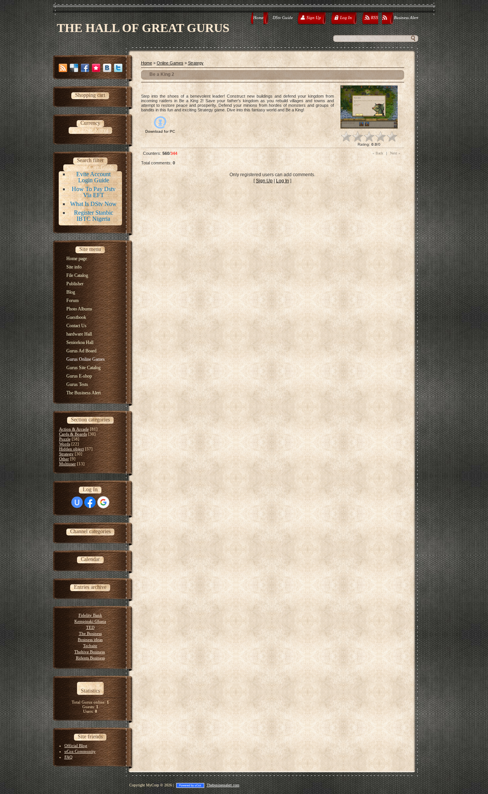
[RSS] (63, 68)
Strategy (66, 454)
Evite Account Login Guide (93, 177)
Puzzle (65, 439)
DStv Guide (283, 17)
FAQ (68, 757)
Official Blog (75, 745)
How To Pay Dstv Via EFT (94, 192)
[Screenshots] (369, 107)
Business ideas (90, 639)
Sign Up (264, 180)
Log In (282, 180)
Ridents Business (90, 658)
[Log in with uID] (77, 502)
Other (64, 458)
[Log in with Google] (103, 502)
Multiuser (67, 463)
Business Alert (406, 17)
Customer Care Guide (90, 167)
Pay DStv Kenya (90, 130)
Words (64, 444)
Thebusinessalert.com (223, 785)
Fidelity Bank (90, 615)
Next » (395, 153)
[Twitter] (118, 68)
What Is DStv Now (93, 204)
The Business (90, 633)
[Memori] (96, 68)
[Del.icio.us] (74, 68)
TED (90, 627)
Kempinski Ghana (90, 621)
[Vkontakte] (107, 68)
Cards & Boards (73, 434)
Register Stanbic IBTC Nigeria (93, 215)
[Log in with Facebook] (90, 502)
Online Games (170, 63)
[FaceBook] (85, 68)
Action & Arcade (74, 429)
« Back (377, 153)
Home (258, 17)
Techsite (90, 645)
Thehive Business (89, 651)
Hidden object (71, 449)
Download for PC (160, 131)
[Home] (251, 18)
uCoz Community (80, 751)
